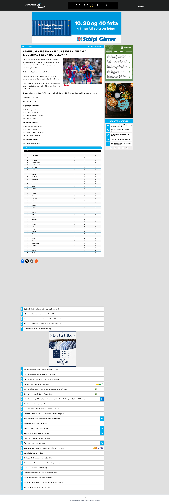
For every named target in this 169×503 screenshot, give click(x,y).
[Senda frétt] (31, 261)
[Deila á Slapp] (36, 261)
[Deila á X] (27, 261)
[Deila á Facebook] (22, 261)
